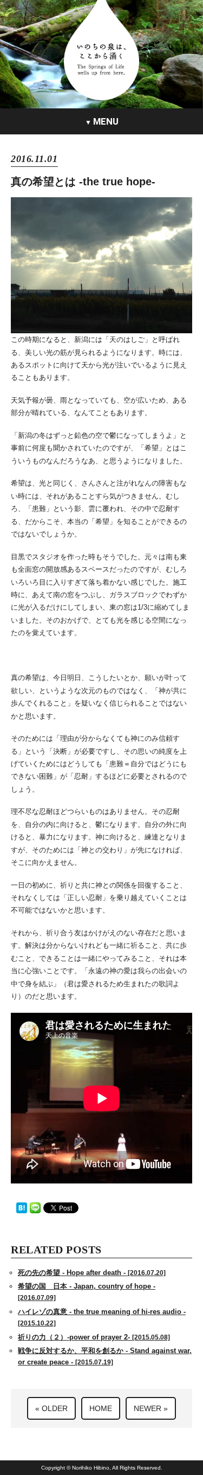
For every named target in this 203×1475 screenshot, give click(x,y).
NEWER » (151, 1408)
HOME (100, 1408)
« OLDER (51, 1408)
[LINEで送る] (35, 1207)
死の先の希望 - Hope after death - (92, 1273)
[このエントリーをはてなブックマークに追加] (21, 1207)
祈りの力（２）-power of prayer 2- (94, 1337)
